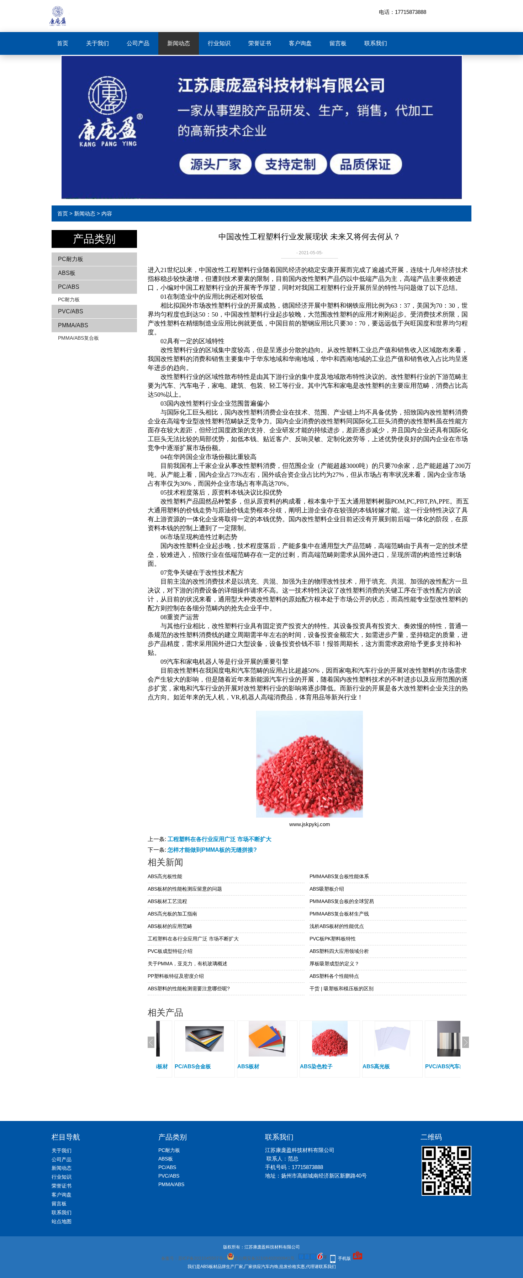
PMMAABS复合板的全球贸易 (342, 901)
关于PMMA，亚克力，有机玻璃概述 (187, 963)
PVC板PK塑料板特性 (333, 938)
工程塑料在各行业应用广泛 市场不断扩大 (219, 839)
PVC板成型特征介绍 (170, 951)
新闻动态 (178, 43)
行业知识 (219, 43)
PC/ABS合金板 (193, 1066)
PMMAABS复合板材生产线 (339, 914)
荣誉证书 (259, 43)
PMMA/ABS (73, 325)
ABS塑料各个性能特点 (334, 976)
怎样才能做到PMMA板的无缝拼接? (212, 850)
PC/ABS (68, 287)
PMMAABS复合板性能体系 (339, 876)
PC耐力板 (70, 259)
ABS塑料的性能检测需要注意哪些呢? (189, 988)
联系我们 (375, 43)
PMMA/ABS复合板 (78, 338)
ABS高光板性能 (165, 876)
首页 (62, 43)
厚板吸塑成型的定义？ (334, 963)
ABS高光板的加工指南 (172, 914)
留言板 (338, 43)
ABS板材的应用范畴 (170, 926)
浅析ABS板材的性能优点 (337, 926)
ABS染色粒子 (316, 1066)
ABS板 (66, 273)
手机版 (344, 1258)
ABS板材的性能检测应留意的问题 (185, 889)
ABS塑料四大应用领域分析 (339, 951)
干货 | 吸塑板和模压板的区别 (342, 988)
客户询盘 (300, 43)
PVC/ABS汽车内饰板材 (453, 1066)
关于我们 (97, 43)
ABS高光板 (376, 1066)
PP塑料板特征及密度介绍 (176, 976)
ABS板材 (248, 1066)
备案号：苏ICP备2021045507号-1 (194, 1258)
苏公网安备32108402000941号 (264, 1258)
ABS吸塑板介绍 (327, 889)
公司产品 (138, 43)
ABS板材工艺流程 (167, 901)
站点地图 (62, 1221)
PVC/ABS (70, 311)
